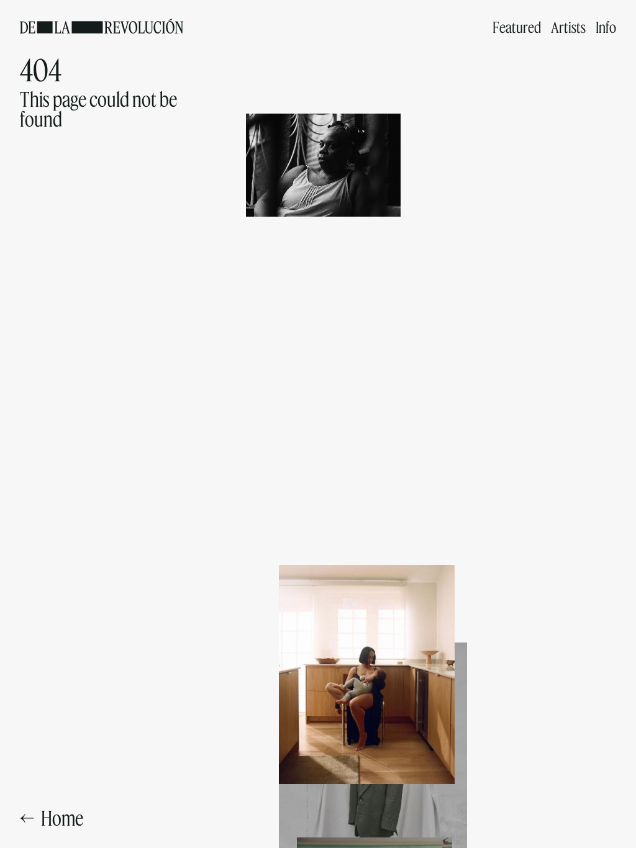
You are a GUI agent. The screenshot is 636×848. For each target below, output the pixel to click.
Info (606, 27)
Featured (517, 27)
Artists (568, 27)
